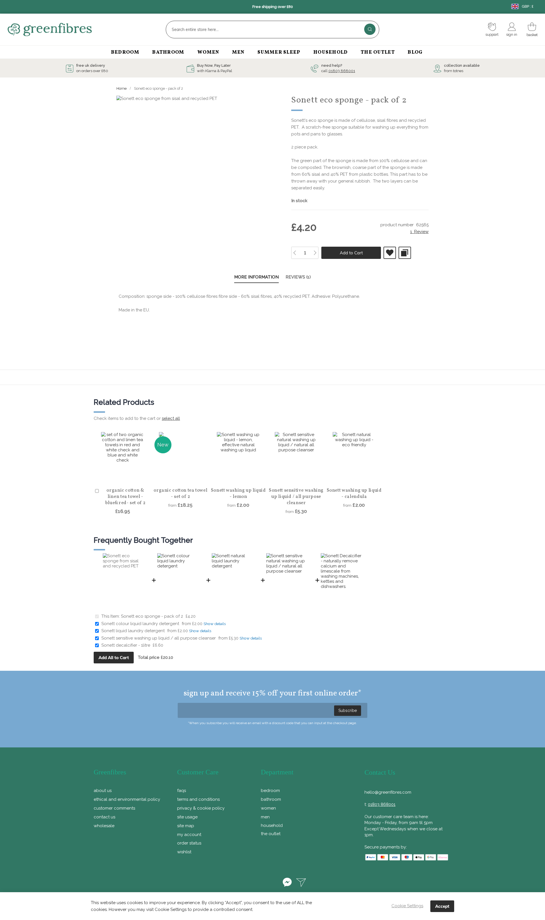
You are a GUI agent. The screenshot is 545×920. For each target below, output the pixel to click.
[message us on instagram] (301, 883)
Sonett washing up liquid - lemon (238, 493)
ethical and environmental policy (127, 799)
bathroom (271, 799)
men (265, 817)
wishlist (184, 851)
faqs (181, 790)
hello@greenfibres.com (387, 792)
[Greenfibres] (73, 29)
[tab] (256, 277)
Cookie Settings (407, 905)
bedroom (270, 790)
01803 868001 (341, 71)
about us (103, 790)
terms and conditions (198, 799)
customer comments (114, 808)
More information (256, 277)
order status (189, 843)
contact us (104, 817)
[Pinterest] (256, 883)
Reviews (297, 277)
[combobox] (272, 29)
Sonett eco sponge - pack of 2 (152, 616)
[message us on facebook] (287, 883)
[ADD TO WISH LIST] (389, 253)
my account (189, 834)
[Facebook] (240, 883)
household (272, 825)
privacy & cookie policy (201, 808)
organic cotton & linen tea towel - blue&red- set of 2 (125, 496)
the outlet (270, 833)
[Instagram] (272, 883)
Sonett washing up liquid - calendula (354, 493)
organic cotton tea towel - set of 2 (180, 493)
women (268, 808)
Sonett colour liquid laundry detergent (140, 623)
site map (185, 825)
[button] (125, 476)
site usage (187, 817)
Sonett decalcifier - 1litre (125, 645)
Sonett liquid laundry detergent (133, 630)
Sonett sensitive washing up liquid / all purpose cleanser (296, 496)
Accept (442, 906)
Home (121, 88)
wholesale (104, 825)
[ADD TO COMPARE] (405, 253)
